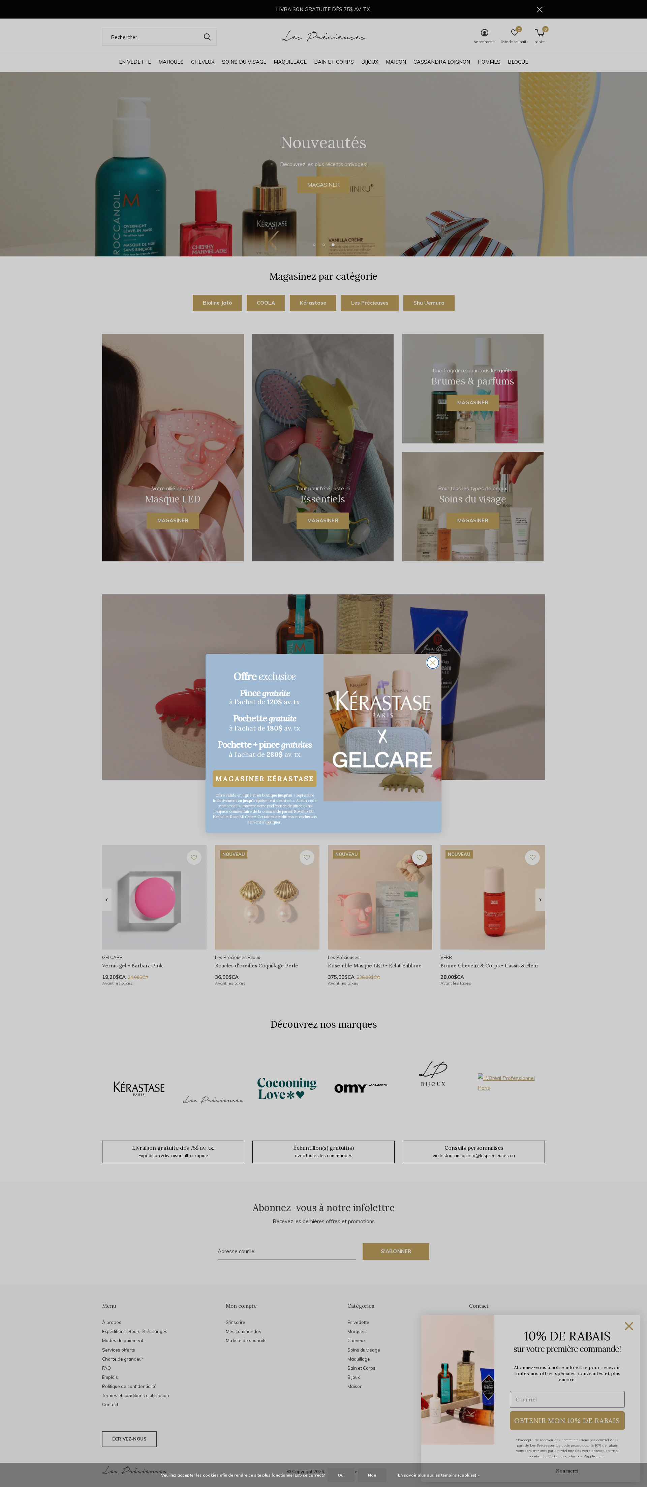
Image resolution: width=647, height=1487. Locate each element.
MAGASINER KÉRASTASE (264, 778)
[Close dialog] (433, 663)
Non (372, 1475)
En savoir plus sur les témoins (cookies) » (439, 1475)
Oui (341, 1475)
